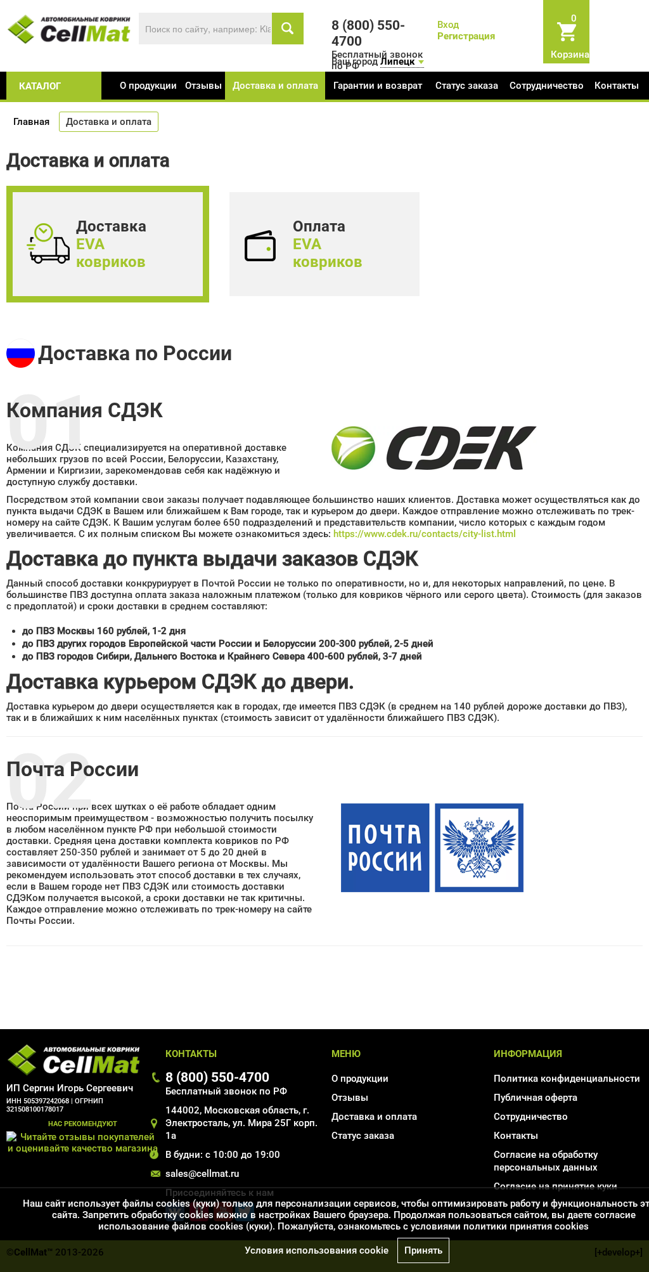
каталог (40, 86)
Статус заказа (466, 85)
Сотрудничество (547, 85)
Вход (448, 24)
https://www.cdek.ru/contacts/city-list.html (424, 534)
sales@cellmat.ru (202, 1173)
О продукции (148, 85)
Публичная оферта (535, 1097)
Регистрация (466, 36)
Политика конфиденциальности (567, 1078)
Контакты (616, 85)
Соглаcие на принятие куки (555, 1186)
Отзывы (203, 85)
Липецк (397, 61)
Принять (423, 1250)
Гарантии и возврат (377, 85)
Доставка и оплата (275, 85)
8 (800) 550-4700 (217, 1077)
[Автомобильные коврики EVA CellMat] (69, 28)
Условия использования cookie (317, 1250)
